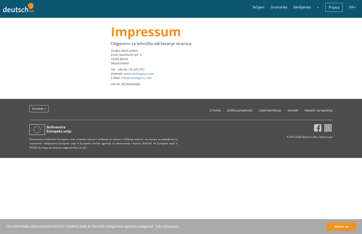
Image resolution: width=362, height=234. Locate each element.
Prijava (334, 7)
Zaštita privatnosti (239, 110)
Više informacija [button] (167, 226)
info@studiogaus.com (136, 78)
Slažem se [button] (341, 226)
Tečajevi (258, 7)
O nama (215, 110)
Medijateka (302, 7)
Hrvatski (38, 109)
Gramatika (279, 7)
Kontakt (293, 110)
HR (351, 7)
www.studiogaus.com (139, 74)
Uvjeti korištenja (270, 110)
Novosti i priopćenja (319, 110)
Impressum (326, 136)
